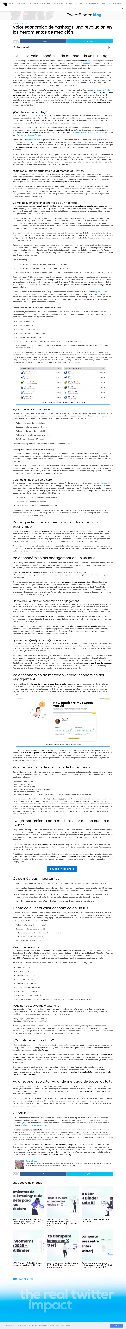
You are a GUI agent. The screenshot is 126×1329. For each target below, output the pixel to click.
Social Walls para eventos (111, 4)
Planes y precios (21, 4)
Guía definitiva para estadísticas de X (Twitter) (46, 4)
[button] (109, 47)
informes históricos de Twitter (28, 135)
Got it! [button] (117, 1326)
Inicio (11, 4)
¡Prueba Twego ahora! (62, 868)
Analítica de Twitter (20, 23)
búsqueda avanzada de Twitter (36, 1125)
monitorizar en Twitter (101, 90)
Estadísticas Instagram (74, 4)
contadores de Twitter (37, 115)
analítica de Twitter (34, 140)
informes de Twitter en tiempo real (90, 132)
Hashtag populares (92, 4)
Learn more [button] (65, 1326)
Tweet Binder (86, 63)
